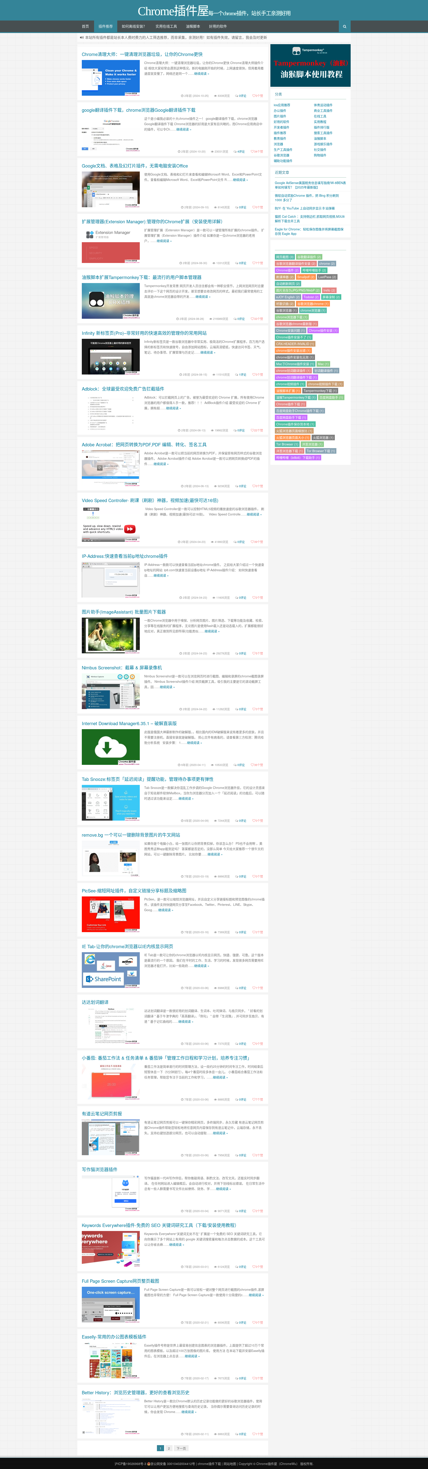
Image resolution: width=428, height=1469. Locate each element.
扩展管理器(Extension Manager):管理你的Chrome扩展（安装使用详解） (153, 221)
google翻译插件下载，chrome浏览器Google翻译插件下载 (138, 110)
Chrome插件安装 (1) (323, 330)
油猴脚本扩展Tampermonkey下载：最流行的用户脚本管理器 (142, 277)
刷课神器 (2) (285, 277)
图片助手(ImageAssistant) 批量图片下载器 (124, 611)
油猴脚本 (193, 26)
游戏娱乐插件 (323, 144)
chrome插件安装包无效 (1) (295, 357)
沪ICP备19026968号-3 (130, 1463)
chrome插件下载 (209, 1463)
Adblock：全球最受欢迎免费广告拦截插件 (123, 388)
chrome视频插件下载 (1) (325, 384)
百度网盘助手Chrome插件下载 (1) (300, 410)
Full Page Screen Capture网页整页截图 (120, 1281)
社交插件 (320, 149)
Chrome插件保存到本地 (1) (295, 424)
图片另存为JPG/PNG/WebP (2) (298, 290)
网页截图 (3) (285, 256)
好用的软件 (218, 26)
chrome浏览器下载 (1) (291, 317)
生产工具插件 (283, 149)
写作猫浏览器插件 (99, 1169)
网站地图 (230, 1463)
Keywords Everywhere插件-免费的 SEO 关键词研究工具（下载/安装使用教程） (160, 1225)
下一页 (181, 1448)
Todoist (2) (311, 297)
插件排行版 (321, 127)
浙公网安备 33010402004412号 (172, 1463)
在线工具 (320, 116)
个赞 (259, 95)
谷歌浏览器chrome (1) (313, 303)
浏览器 (278, 144)
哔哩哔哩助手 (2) (314, 270)
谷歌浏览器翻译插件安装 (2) (295, 263)
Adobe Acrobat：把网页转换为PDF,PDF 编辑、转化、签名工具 (144, 444)
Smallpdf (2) (306, 277)
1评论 (242, 374)
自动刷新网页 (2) (288, 283)
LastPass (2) (327, 277)
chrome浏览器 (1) (312, 310)
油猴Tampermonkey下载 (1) (296, 397)
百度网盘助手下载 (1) (291, 417)
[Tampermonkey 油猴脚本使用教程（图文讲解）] (310, 65)
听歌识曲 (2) (285, 303)
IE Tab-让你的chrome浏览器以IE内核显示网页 (127, 946)
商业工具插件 (323, 110)
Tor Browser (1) (287, 444)
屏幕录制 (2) (331, 297)
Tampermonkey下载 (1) (320, 390)
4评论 (241, 151)
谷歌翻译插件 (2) (309, 256)
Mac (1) (323, 364)
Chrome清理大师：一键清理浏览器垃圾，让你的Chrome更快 (142, 54)
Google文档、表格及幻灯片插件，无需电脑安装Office (135, 165)
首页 (85, 26)
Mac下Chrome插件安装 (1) (295, 364)
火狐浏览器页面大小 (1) (292, 437)
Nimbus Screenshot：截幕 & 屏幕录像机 (122, 667)
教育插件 (280, 138)
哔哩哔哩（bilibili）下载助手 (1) (298, 457)
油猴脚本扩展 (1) (288, 390)
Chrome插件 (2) (287, 270)
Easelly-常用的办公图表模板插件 (114, 1336)
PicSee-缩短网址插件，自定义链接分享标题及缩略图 (134, 890)
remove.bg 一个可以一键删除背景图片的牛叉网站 (131, 835)
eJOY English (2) (288, 297)
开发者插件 (281, 127)
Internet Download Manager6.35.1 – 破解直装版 (129, 723)
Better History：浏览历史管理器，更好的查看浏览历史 (135, 1392)
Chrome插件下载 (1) (290, 404)
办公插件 (280, 110)
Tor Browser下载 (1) (321, 451)
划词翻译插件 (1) (326, 370)
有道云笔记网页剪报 (102, 1113)
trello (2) (329, 290)
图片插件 (280, 116)
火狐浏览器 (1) (323, 437)
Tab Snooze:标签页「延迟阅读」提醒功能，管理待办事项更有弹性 (148, 779)
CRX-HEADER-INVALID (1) (295, 343)
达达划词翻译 (95, 1002)
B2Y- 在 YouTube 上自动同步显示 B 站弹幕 (305, 208)
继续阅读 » (201, 73)
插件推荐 (106, 26)
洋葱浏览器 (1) (312, 444)
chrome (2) (327, 263)
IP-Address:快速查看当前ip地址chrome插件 (125, 556)
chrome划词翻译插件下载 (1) (296, 377)
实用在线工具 (166, 26)
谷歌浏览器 (281, 155)
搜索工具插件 (323, 132)
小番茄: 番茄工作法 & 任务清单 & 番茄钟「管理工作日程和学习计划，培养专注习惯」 (167, 1058)
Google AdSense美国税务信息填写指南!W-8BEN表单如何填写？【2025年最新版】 (310, 184)
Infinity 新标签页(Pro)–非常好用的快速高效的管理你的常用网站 (144, 333)
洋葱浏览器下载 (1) (289, 451)
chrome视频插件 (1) (290, 384)
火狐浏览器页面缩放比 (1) (294, 430)
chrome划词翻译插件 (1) (293, 370)
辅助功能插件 (283, 160)
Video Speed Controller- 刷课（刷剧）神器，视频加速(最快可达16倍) (150, 500)
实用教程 (320, 121)
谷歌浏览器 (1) (286, 310)
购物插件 (320, 155)
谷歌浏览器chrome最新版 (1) (296, 323)
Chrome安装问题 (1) (290, 330)
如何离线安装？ (134, 26)
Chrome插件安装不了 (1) (293, 337)
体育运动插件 (323, 105)
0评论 (242, 95)
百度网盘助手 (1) (331, 397)
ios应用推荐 (282, 105)
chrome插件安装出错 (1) (293, 350)
